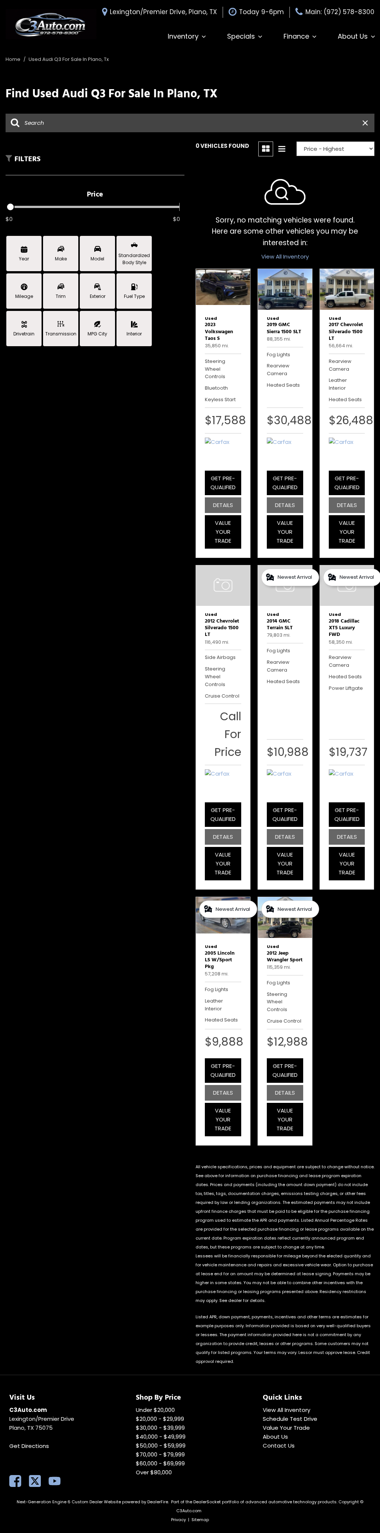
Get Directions (29, 1446)
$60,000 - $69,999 (160, 1463)
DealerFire (157, 1502)
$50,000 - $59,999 (161, 1445)
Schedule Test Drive (290, 1419)
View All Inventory (285, 256)
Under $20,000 (155, 1410)
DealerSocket (207, 1502)
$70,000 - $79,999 (160, 1454)
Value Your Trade (222, 532)
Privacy (178, 1520)
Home (14, 59)
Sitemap (200, 1520)
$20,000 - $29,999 (160, 1419)
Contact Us (279, 1445)
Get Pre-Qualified (223, 482)
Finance (296, 36)
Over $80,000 (154, 1472)
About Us (353, 36)
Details (223, 505)
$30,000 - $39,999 (160, 1428)
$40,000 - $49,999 (161, 1437)
